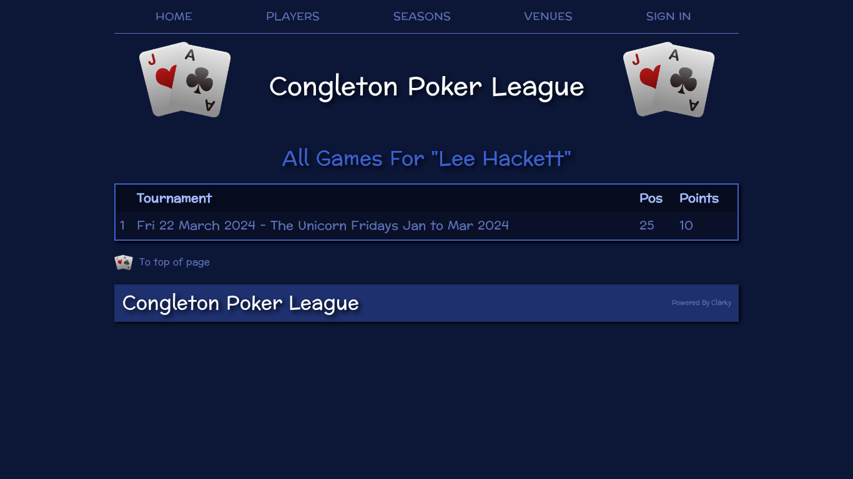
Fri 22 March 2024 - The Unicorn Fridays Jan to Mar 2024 (323, 226)
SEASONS (422, 16)
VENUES (548, 16)
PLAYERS (293, 16)
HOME (173, 16)
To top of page (174, 262)
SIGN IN (668, 16)
